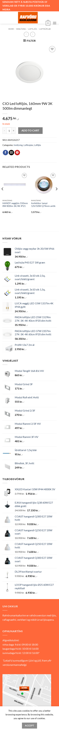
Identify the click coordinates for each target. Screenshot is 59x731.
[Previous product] (32, 34)
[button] (48, 22)
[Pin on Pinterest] (17, 152)
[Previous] (3, 196)
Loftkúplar (45, 29)
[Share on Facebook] (5, 152)
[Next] (56, 196)
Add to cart (30, 130)
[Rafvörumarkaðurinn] (27, 17)
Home (11, 29)
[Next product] (26, 34)
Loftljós (32, 29)
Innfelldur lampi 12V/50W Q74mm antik (43, 204)
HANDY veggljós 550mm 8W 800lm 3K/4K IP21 (15, 204)
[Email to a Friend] (11, 152)
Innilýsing (21, 29)
